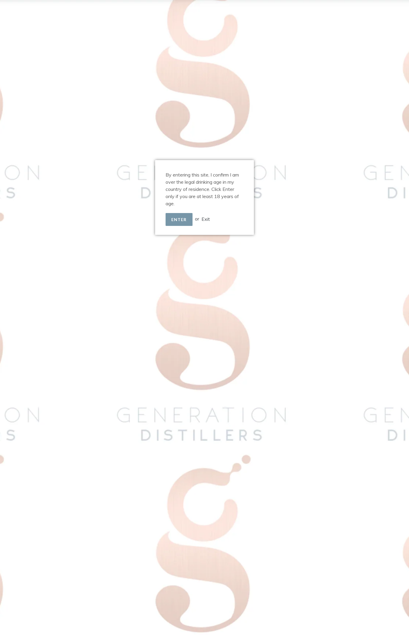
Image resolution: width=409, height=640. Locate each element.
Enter (179, 219)
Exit (206, 219)
